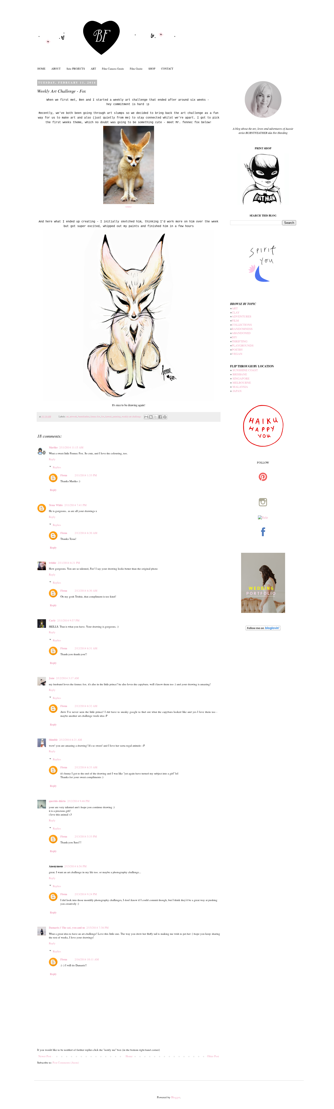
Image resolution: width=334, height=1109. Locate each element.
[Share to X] (155, 416)
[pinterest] (263, 488)
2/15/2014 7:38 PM (97, 927)
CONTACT (167, 68)
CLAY (236, 312)
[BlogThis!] (150, 416)
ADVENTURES (241, 316)
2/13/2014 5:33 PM (86, 836)
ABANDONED (241, 333)
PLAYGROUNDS (243, 345)
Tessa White (56, 505)
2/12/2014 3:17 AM (67, 678)
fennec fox (95, 416)
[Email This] (146, 416)
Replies (57, 467)
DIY (234, 337)
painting (117, 416)
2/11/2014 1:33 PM (86, 475)
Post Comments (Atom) (66, 1062)
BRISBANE (240, 374)
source (128, 206)
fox (102, 416)
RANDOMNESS (242, 329)
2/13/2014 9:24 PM (86, 894)
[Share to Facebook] (160, 416)
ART (93, 68)
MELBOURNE (242, 382)
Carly (52, 620)
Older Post (213, 1056)
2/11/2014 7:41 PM (75, 505)
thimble (53, 740)
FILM (235, 320)
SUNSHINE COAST (245, 370)
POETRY (237, 349)
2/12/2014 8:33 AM (86, 767)
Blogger (175, 1097)
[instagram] (263, 513)
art (67, 416)
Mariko (53, 447)
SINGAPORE (241, 378)
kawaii (108, 416)
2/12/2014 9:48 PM (78, 801)
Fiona (63, 475)
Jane (52, 678)
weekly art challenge (131, 416)
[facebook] (263, 543)
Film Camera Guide (113, 68)
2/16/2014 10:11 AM (87, 959)
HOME (41, 68)
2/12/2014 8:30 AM (86, 533)
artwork (73, 416)
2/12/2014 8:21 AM (70, 739)
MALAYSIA (240, 387)
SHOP (151, 68)
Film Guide (136, 68)
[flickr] (263, 517)
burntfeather (83, 416)
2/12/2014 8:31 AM (86, 648)
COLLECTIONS (242, 324)
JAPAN (237, 391)
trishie (52, 563)
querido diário (57, 801)
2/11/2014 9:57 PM (68, 620)
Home (129, 1056)
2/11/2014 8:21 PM (69, 563)
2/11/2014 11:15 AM (71, 447)
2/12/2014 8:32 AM (86, 706)
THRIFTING (239, 341)
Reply (52, 459)
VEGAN (237, 354)
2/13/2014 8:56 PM (75, 866)
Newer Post (44, 1056)
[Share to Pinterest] (164, 416)
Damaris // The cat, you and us (67, 928)
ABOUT (56, 68)
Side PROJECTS (76, 68)
